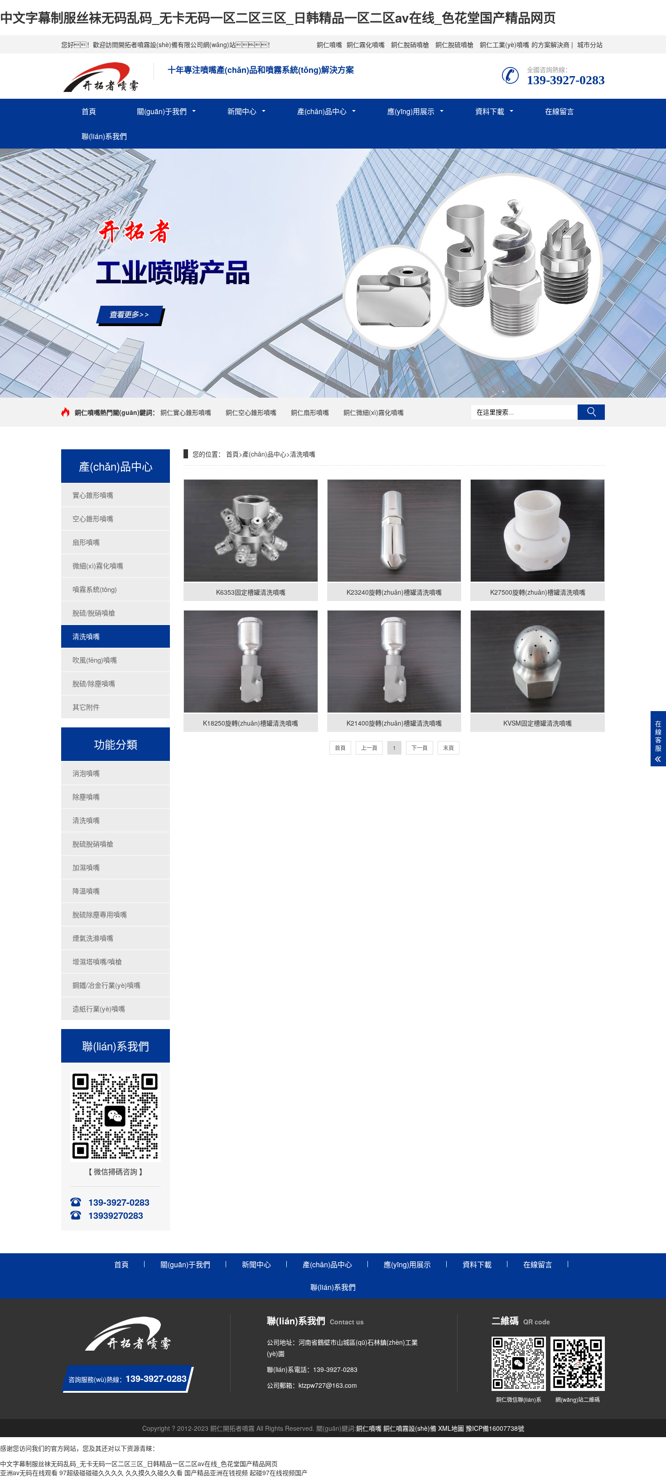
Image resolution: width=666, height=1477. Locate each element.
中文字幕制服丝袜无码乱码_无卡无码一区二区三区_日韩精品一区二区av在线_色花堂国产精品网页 (278, 17)
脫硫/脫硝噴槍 (93, 612)
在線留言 (559, 111)
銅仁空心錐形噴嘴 (251, 412)
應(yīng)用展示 (410, 111)
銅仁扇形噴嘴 (310, 412)
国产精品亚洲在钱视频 (216, 1472)
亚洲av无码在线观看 (29, 1472)
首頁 (89, 111)
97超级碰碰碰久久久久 (91, 1472)
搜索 (591, 412)
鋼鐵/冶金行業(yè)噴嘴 (106, 985)
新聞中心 (241, 111)
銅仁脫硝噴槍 (410, 44)
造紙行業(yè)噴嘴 (98, 1008)
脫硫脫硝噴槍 (92, 843)
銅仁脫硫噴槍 (454, 44)
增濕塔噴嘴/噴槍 (97, 961)
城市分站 (590, 44)
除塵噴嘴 (86, 796)
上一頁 (369, 747)
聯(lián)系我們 (104, 136)
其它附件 (86, 707)
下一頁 (419, 747)
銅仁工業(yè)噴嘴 (504, 44)
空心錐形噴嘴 (92, 518)
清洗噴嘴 (86, 636)
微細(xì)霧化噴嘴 (97, 565)
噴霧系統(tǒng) (94, 589)
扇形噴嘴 (86, 542)
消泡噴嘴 (86, 773)
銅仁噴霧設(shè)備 (409, 1428)
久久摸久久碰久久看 (154, 1472)
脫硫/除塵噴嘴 (93, 683)
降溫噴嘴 (86, 890)
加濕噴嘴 (86, 867)
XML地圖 (451, 1428)
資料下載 (489, 111)
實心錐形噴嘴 (92, 495)
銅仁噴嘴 (329, 44)
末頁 (448, 747)
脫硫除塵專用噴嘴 (99, 914)
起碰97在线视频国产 (279, 1472)
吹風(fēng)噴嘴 (94, 659)
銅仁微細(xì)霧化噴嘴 (373, 412)
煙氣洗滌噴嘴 (92, 938)
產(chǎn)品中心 (322, 111)
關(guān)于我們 (162, 111)
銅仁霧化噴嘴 (366, 44)
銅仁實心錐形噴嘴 (185, 412)
